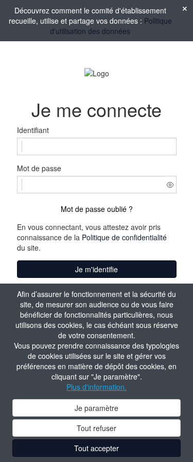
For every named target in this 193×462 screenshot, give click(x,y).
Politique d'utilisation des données (111, 25)
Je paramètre (96, 408)
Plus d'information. (96, 387)
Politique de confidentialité (124, 237)
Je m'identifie (96, 269)
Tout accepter (96, 448)
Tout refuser (96, 428)
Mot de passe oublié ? (97, 209)
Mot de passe (39, 168)
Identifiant (33, 130)
